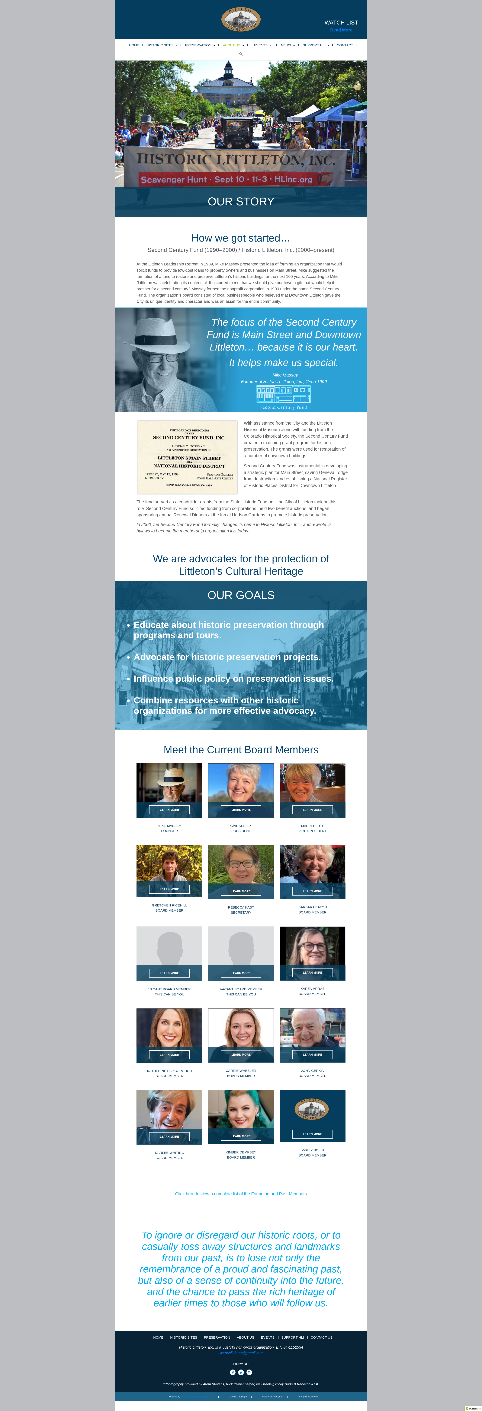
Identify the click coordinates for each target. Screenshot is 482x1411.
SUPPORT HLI (314, 45)
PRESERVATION (198, 45)
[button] (241, 54)
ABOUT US (231, 45)
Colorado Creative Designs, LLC (197, 1396)
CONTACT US (322, 1337)
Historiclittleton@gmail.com (241, 1353)
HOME (134, 45)
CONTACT (345, 45)
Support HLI (292, 1337)
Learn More (169, 809)
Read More (341, 30)
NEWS (286, 45)
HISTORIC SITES (160, 45)
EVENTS (261, 45)
